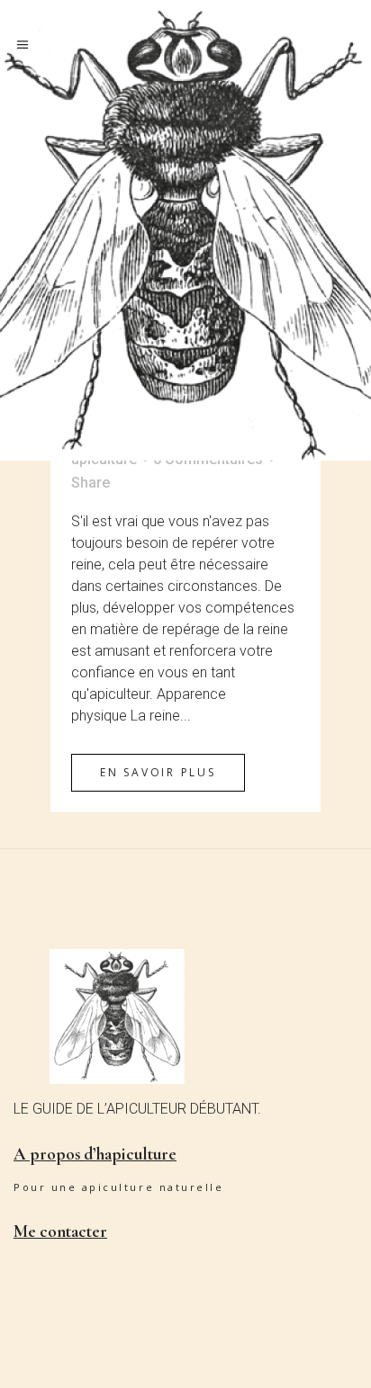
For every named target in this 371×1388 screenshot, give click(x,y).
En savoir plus (158, 772)
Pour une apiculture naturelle (118, 1187)
